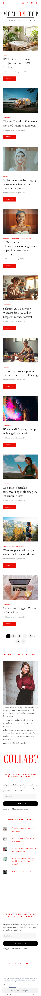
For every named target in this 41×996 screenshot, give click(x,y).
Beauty (6, 176)
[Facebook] (17, 3)
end (17, 641)
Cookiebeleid (12, 987)
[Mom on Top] (20, 15)
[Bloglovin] (31, 3)
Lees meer (9, 78)
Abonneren (20, 804)
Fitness (6, 55)
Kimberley (9, 72)
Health (6, 238)
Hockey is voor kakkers (21, 871)
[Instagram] (26, 3)
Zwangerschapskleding (13, 546)
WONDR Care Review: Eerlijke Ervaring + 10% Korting (17, 63)
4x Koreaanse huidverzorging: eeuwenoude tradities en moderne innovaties (20, 184)
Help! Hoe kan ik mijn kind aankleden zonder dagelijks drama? (23, 861)
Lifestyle (7, 118)
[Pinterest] (22, 3)
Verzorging (26, 238)
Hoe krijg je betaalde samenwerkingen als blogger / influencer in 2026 (20, 492)
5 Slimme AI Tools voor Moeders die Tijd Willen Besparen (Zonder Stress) (17, 313)
